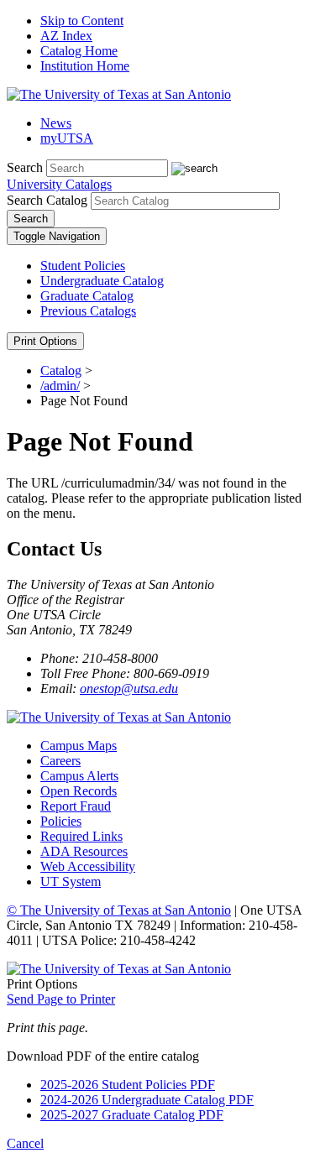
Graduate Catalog (87, 296)
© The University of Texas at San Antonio (119, 910)
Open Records (78, 791)
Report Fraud (75, 806)
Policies (60, 821)
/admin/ (60, 385)
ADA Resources (84, 851)
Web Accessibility (87, 866)
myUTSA (66, 138)
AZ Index (66, 36)
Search (25, 167)
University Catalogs (59, 184)
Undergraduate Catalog (102, 281)
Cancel (25, 1143)
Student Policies (82, 265)
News (55, 123)
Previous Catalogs (88, 311)
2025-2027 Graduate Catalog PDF (131, 1115)
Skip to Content (81, 20)
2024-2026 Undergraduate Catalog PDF (147, 1100)
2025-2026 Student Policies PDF (127, 1084)
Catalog (60, 370)
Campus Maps (78, 745)
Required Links (81, 836)
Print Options (45, 341)
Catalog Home (79, 51)
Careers (60, 761)
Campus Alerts (79, 776)
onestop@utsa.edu (129, 688)
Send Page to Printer (61, 999)
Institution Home (84, 66)
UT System (70, 881)
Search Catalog (47, 200)
